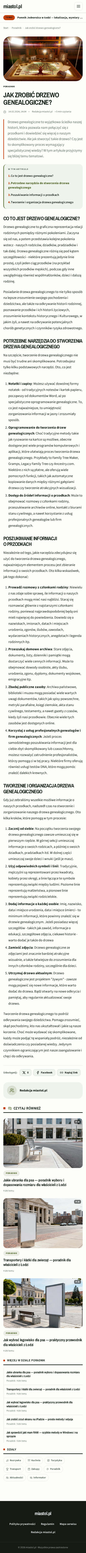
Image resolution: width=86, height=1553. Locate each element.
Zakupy (35, 1469)
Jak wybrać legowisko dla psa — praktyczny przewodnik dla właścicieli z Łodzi (39, 1404)
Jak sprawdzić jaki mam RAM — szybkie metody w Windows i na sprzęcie (42, 1434)
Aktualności (16, 1477)
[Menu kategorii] (78, 6)
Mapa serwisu (68, 1524)
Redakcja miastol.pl (42, 111)
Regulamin (47, 1524)
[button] (77, 1122)
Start (5, 28)
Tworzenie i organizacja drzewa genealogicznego (42, 202)
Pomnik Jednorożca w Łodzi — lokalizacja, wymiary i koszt (50, 18)
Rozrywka (15, 1460)
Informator (39, 1477)
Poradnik (17, 28)
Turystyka (56, 1460)
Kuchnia (35, 1460)
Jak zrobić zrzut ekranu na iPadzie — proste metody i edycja (39, 1419)
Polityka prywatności (22, 1524)
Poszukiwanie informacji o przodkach (35, 195)
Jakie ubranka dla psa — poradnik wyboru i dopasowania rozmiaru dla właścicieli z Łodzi (43, 1374)
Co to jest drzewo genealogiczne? (32, 176)
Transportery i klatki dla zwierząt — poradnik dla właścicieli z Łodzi (43, 1389)
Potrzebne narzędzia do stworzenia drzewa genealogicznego (38, 185)
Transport (15, 1469)
